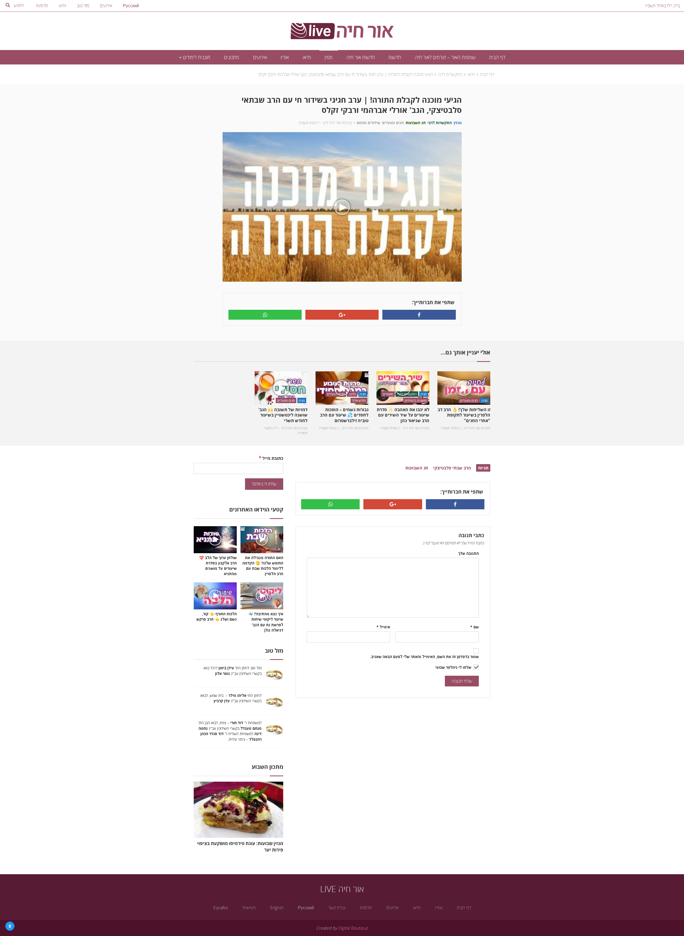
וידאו (62, 6)
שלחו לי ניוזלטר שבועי (453, 667)
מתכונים (231, 57)
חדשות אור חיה (361, 57)
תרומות (42, 6)
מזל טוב (83, 6)
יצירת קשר (336, 908)
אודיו (285, 57)
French (249, 908)
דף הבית (497, 57)
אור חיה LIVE (342, 889)
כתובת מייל (271, 457)
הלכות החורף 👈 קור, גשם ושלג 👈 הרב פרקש (216, 616)
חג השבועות (416, 468)
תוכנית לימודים (196, 57)
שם (474, 626)
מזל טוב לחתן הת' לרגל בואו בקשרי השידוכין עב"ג (233, 670)
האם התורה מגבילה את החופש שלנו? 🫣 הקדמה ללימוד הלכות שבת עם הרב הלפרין (262, 565)
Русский (131, 6)
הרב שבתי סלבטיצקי (452, 468)
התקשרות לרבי (450, 74)
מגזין (329, 57)
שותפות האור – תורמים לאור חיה (445, 57)
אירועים (106, 6)
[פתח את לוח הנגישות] (9, 926)
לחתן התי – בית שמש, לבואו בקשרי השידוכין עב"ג (231, 698)
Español (220, 908)
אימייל (383, 626)
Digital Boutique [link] (353, 928)
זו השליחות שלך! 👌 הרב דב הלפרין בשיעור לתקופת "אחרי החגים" (464, 415)
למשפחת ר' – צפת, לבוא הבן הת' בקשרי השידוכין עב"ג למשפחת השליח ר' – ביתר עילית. (230, 731)
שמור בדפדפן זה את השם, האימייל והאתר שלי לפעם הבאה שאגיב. (424, 656)
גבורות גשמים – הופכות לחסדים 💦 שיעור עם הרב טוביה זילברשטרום (344, 415)
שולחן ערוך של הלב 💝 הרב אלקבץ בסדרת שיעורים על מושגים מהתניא (218, 565)
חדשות (394, 57)
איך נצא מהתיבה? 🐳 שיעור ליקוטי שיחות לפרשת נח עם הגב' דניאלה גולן (265, 621)
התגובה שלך (468, 553)
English (276, 908)
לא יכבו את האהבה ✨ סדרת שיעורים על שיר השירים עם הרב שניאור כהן (403, 415)
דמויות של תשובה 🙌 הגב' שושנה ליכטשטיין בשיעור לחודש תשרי (283, 415)
